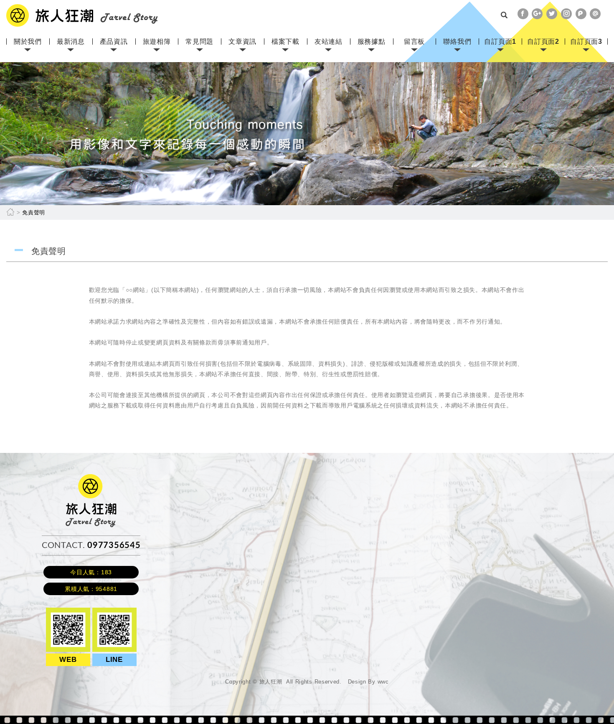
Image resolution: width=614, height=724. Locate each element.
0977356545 (113, 545)
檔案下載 (285, 41)
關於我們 (28, 41)
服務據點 (372, 41)
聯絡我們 (457, 41)
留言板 (414, 41)
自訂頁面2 (543, 41)
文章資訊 (242, 41)
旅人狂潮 (91, 478)
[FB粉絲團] (523, 13)
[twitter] (551, 13)
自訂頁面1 (500, 41)
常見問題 (199, 41)
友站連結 (329, 41)
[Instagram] (566, 13)
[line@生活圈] (595, 13)
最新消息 (71, 41)
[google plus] (537, 13)
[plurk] (581, 13)
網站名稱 (82, 15)
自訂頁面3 (586, 41)
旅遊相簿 (157, 41)
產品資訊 (114, 41)
